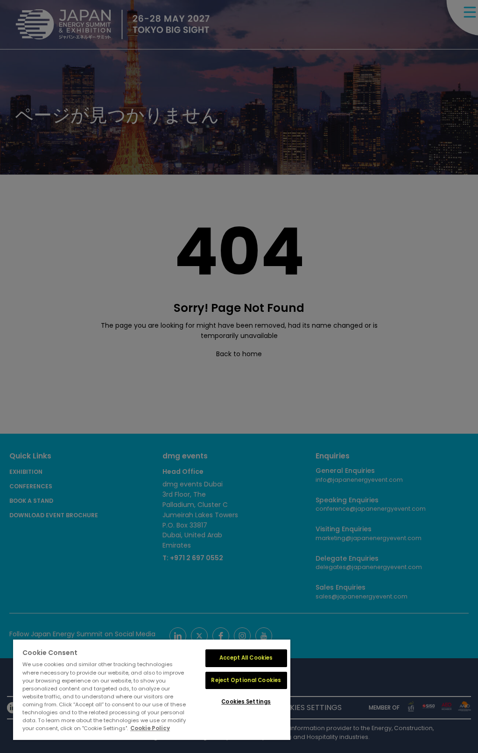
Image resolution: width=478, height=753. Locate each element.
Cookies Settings (246, 701)
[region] (151, 690)
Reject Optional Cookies (246, 680)
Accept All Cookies (246, 658)
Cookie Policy (150, 728)
